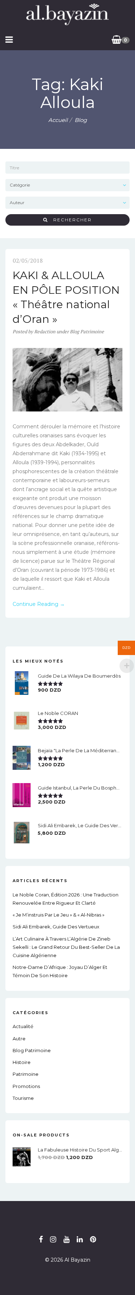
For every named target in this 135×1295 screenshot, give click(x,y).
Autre (19, 1038)
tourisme (23, 1098)
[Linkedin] (80, 1239)
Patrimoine (26, 1074)
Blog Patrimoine (87, 331)
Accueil (58, 120)
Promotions (26, 1086)
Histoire (22, 1062)
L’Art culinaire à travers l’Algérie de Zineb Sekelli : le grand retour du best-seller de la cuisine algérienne (66, 947)
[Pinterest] (93, 1239)
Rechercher (70, 219)
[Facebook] (41, 1239)
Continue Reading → (39, 604)
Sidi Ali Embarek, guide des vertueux (56, 926)
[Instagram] (53, 1239)
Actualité (23, 1026)
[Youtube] (66, 1239)
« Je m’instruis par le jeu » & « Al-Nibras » (58, 915)
